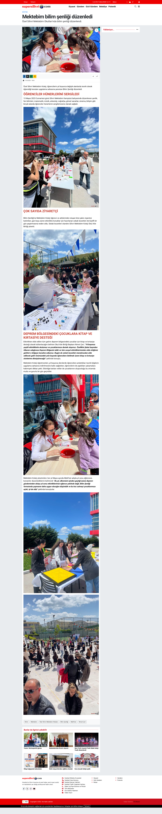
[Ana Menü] (139, 6)
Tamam (87, 806)
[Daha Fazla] (34, 76)
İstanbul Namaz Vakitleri (72, 782)
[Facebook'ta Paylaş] (24, 76)
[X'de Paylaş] (27, 76)
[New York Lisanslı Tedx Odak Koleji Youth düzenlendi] (86, 740)
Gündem (80, 6)
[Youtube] (34, 788)
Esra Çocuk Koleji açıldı (82, 769)
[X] (27, 788)
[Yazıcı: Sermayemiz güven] (36, 740)
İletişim (33, 2)
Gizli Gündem (92, 6)
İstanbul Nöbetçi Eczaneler (73, 778)
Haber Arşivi (68, 793)
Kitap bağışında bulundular (33, 769)
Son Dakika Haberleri (71, 790)
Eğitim (25, 12)
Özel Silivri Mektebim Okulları (49, 722)
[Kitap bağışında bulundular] (36, 760)
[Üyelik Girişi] (138, 2)
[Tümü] (137, 29)
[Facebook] (23, 788)
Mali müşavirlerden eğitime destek (61, 769)
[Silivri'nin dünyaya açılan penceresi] (36, 6)
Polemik (112, 6)
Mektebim (34, 722)
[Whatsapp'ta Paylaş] (31, 76)
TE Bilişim (136, 802)
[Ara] (135, 6)
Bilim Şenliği (64, 722)
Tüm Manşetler (69, 788)
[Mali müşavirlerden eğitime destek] (61, 760)
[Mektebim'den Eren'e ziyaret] (61, 740)
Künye (26, 2)
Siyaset (72, 6)
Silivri (26, 722)
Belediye (103, 6)
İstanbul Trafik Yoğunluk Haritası (75, 784)
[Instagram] (30, 788)
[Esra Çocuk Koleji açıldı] (86, 760)
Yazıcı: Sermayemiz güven (33, 748)
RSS (26, 802)
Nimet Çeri (82, 722)
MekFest (73, 722)
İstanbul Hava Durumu (71, 780)
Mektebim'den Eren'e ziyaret (58, 748)
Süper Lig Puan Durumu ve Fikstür (75, 786)
